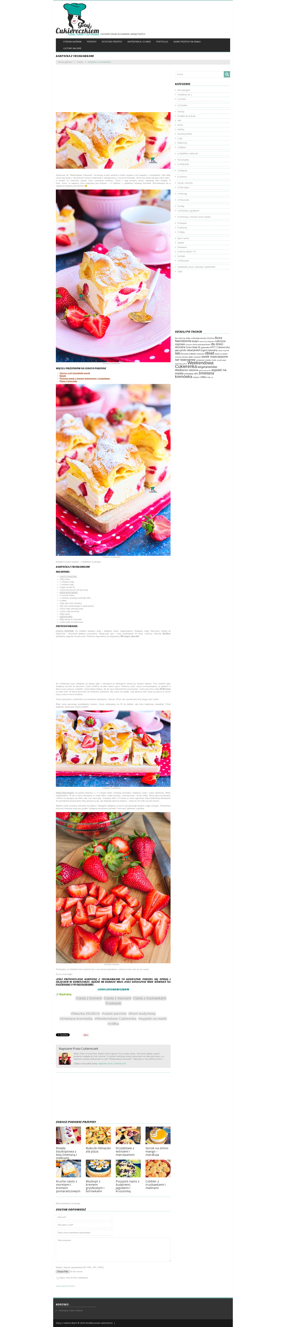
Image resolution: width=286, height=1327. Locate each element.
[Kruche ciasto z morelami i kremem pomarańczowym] (68, 1168)
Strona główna (72, 41)
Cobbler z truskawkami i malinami (155, 1184)
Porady (180, 206)
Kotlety (180, 129)
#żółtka (113, 1024)
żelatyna (196, 377)
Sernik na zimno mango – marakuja (157, 1151)
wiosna (193, 370)
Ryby (182, 232)
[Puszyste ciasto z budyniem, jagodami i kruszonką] (128, 1168)
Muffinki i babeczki (189, 153)
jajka (177, 350)
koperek (226, 350)
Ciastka (183, 105)
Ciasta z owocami (117, 998)
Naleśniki (184, 164)
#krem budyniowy (142, 1013)
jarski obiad (186, 350)
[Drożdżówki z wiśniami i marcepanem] (128, 1135)
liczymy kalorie (188, 354)
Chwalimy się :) (184, 94)
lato (178, 353)
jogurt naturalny (209, 350)
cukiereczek (89, 1049)
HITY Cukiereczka (220, 347)
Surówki (181, 256)
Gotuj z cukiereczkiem (66, 1322)
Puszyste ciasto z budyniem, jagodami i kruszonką (127, 1186)
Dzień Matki (192, 347)
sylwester (200, 360)
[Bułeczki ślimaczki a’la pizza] (98, 1135)
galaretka (205, 347)
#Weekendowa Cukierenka (115, 1019)
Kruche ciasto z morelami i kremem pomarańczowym (68, 1186)
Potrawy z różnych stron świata (195, 216)
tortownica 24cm (181, 364)
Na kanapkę (183, 159)
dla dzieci (217, 344)
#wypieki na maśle (152, 1019)
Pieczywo (184, 187)
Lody (179, 138)
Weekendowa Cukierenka (194, 364)
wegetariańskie (207, 366)
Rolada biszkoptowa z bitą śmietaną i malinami (66, 1153)
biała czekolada (193, 338)
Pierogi (183, 193)
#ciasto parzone (114, 1013)
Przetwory (182, 227)
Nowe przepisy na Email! (187, 41)
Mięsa (183, 147)
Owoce (183, 176)
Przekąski (181, 223)
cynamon (188, 344)
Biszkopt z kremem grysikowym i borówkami (95, 1186)
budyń (195, 341)
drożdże (180, 347)
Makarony (182, 142)
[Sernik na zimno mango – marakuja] (158, 1135)
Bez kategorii (183, 90)
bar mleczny (180, 338)
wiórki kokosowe (205, 370)
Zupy (179, 271)
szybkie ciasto (210, 360)
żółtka (203, 377)
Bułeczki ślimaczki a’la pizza (98, 1149)
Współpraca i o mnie (139, 41)
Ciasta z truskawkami (149, 998)
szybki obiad (221, 360)
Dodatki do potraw (186, 116)
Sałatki (180, 242)
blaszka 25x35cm (207, 338)
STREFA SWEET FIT (186, 251)
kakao (220, 350)
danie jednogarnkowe (201, 345)
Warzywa (184, 260)
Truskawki (113, 1003)
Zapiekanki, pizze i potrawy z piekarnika (196, 266)
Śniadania (182, 247)
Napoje (183, 170)
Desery (180, 111)
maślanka (200, 354)
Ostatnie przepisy (112, 41)
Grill (179, 120)
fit (199, 347)
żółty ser (210, 377)
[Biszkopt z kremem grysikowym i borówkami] (98, 1168)
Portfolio (162, 41)
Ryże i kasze (183, 238)
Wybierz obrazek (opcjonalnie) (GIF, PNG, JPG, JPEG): (80, 1267)
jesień (196, 350)
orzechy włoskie (181, 357)
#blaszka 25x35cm (85, 1013)
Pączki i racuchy (185, 182)
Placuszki (184, 199)
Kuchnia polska (184, 133)
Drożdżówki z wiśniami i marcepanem (125, 1151)
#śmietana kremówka (76, 1019)
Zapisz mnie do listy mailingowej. (74, 1278)
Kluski (180, 124)
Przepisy (91, 41)
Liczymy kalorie (72, 48)
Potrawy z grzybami (189, 210)
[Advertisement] (113, 90)
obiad (209, 353)
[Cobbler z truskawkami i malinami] (158, 1168)
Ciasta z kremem (89, 998)
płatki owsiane (195, 357)
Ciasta (80, 62)
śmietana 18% (191, 373)
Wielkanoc (181, 370)
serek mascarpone (214, 356)
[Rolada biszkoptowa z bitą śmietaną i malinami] (68, 1135)
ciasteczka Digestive (206, 341)
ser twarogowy (185, 359)
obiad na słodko (221, 354)
